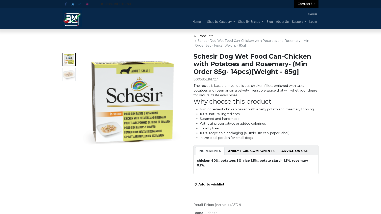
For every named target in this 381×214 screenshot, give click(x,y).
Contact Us (306, 4)
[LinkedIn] (80, 4)
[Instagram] (87, 4)
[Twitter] (73, 4)
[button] (85, 102)
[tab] (210, 151)
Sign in (312, 14)
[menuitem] (196, 22)
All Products (203, 36)
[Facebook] (66, 4)
